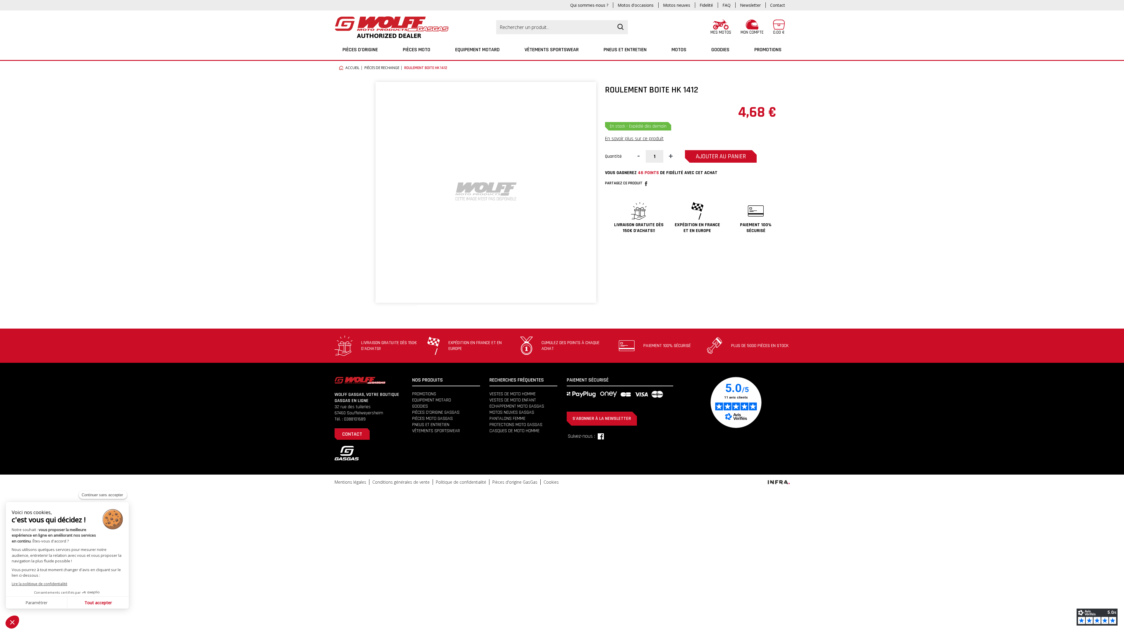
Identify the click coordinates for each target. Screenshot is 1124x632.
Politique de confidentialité (461, 482)
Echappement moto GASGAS (516, 406)
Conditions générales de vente (401, 482)
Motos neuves (676, 5)
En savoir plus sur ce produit (634, 138)
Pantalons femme (507, 418)
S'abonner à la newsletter (602, 418)
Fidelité (706, 5)
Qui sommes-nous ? (589, 5)
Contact (777, 5)
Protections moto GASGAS (515, 425)
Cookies (551, 482)
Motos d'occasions (636, 5)
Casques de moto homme (514, 431)
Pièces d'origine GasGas (514, 482)
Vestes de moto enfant (512, 400)
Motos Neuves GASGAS (511, 412)
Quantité (613, 156)
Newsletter (750, 5)
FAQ (726, 5)
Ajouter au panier (721, 156)
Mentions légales (350, 482)
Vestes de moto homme (512, 394)
